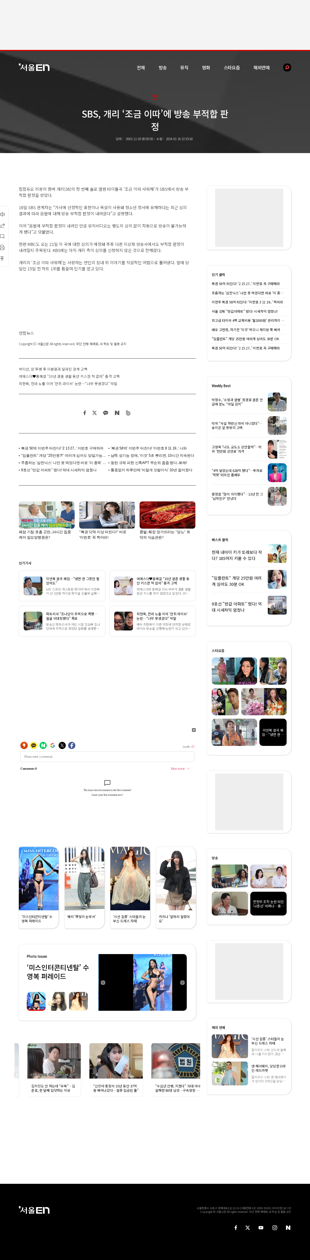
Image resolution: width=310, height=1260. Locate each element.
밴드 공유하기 (128, 413)
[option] (142, 982)
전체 (141, 67)
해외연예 (261, 67)
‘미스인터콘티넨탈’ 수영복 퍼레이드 (58, 971)
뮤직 (184, 67)
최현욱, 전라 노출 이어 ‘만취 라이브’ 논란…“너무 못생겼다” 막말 (68, 383)
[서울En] (34, 67)
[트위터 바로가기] (247, 1228)
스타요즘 (232, 67)
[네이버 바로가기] (288, 1228)
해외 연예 (218, 1027)
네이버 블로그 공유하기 (117, 413)
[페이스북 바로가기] (235, 1228)
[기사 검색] (283, 67)
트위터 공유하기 (94, 413)
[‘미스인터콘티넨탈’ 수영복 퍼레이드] (142, 982)
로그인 (287, 1208)
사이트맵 (277, 1208)
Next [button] (182, 982)
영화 (206, 67)
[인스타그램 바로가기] (275, 1228)
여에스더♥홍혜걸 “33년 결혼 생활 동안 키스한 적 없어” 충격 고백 (69, 376)
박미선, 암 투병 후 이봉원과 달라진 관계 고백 (53, 369)
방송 (163, 67)
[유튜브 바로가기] (261, 1228)
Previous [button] (103, 982)
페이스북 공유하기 (85, 413)
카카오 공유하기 (105, 413)
